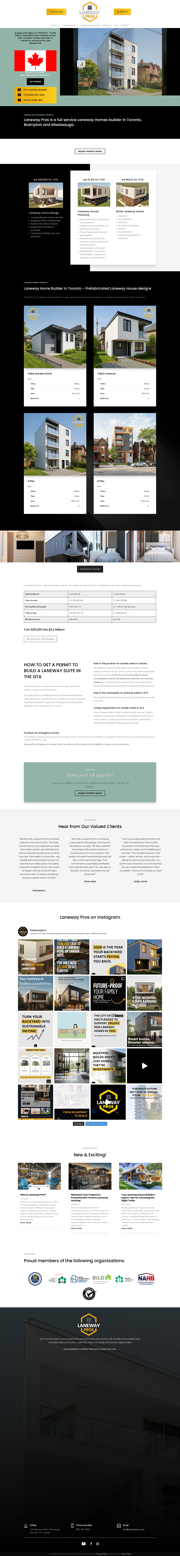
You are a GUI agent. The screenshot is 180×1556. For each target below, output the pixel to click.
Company (106, 25)
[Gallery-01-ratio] (22, 546)
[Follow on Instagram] (97, 1543)
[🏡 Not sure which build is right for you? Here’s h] (35, 1065)
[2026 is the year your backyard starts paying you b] (108, 957)
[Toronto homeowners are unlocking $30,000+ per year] (35, 993)
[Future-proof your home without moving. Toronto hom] (108, 993)
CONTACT (125, 25)
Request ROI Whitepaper (40, 639)
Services (54, 25)
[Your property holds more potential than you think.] (72, 993)
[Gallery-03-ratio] (112, 546)
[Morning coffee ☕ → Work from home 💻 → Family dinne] (144, 1065)
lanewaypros (24, 1199)
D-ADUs (19, 33)
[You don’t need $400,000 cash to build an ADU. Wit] (72, 957)
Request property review (90, 151)
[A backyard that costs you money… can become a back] (144, 993)
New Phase (126, 1554)
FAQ (116, 25)
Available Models (69, 25)
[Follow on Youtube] (84, 1544)
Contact (124, 12)
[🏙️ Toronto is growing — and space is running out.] (108, 1029)
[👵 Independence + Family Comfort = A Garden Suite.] (35, 1102)
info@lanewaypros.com (133, 1529)
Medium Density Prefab (90, 25)
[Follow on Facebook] (91, 1543)
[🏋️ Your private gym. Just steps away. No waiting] (72, 1065)
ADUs (31, 33)
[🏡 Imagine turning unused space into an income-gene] (108, 1065)
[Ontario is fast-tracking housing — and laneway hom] (35, 957)
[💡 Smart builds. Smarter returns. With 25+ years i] (144, 1029)
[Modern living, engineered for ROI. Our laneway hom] (144, 957)
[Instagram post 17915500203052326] (108, 1102)
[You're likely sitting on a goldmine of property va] (35, 1029)
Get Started (35, 81)
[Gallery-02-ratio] (67, 546)
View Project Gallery (90, 569)
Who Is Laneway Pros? (33, 1194)
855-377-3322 (57, 12)
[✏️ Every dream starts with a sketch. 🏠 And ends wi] (72, 1102)
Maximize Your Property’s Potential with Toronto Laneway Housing (89, 1197)
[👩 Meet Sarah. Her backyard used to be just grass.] (72, 1029)
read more (25, 1222)
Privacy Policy (101, 1554)
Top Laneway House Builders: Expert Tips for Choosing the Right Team (138, 1197)
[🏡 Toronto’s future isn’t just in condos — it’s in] (144, 1102)
